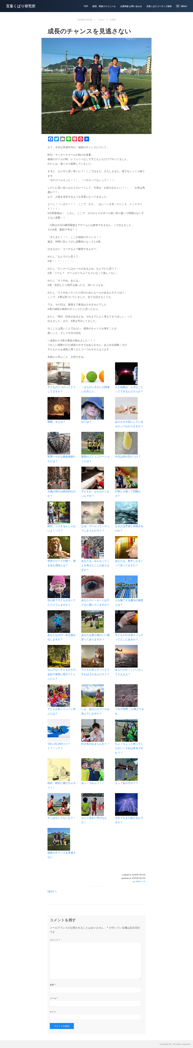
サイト (53, 1011)
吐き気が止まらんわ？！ (95, 743)
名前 (53, 984)
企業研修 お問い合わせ (131, 6)
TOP (86, 6)
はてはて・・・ (90, 421)
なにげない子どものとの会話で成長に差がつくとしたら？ (61, 674)
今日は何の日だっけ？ (128, 456)
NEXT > (52, 891)
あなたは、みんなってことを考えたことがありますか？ (95, 565)
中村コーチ (141, 881)
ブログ (101, 19)
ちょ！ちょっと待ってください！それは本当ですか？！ (129, 748)
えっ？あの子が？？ (126, 783)
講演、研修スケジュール (104, 6)
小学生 (112, 19)
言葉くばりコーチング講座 (159, 6)
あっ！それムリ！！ (92, 783)
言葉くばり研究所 (20, 6)
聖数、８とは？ (56, 421)
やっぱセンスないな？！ (61, 817)
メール (54, 998)
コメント (55, 939)
